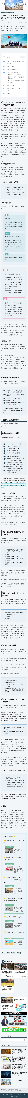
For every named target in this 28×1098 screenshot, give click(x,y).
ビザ (9, 952)
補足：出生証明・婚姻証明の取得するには (16, 77)
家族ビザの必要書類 (12, 72)
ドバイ (4, 952)
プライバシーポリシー (19, 1094)
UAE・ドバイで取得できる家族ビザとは (15, 62)
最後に (8, 93)
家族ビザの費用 (11, 85)
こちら (5, 581)
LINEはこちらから (8, 1094)
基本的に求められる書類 (14, 75)
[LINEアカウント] (14, 1022)
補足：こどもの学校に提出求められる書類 (16, 81)
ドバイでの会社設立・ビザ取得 (7, 12)
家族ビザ (13, 952)
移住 (19, 952)
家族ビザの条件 (11, 66)
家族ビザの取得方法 (12, 69)
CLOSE (22, 56)
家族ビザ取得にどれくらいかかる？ (15, 89)
